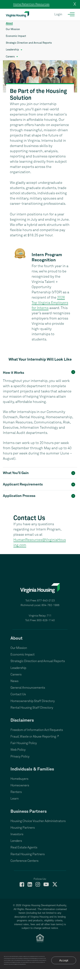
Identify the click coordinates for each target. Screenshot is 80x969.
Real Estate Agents (23, 847)
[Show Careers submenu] (17, 57)
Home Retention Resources (31, 4)
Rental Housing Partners (27, 854)
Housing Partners (22, 827)
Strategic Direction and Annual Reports (29, 43)
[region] (40, 422)
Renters (16, 792)
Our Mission (13, 29)
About (9, 23)
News (14, 681)
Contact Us (18, 694)
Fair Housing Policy (23, 743)
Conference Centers (24, 860)
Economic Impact (16, 36)
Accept (63, 960)
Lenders (16, 840)
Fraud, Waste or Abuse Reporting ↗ (34, 736)
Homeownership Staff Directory (32, 701)
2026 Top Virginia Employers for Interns (50, 303)
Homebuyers (19, 778)
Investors (16, 834)
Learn (14, 798)
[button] (40, 372)
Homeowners (19, 785)
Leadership (12, 49)
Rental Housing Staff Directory (31, 707)
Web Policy (18, 749)
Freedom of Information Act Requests (36, 730)
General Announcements (27, 687)
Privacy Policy (20, 756)
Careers (10, 56)
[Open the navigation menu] (71, 14)
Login (58, 14)
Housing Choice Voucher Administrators (38, 821)
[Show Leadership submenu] (21, 50)
